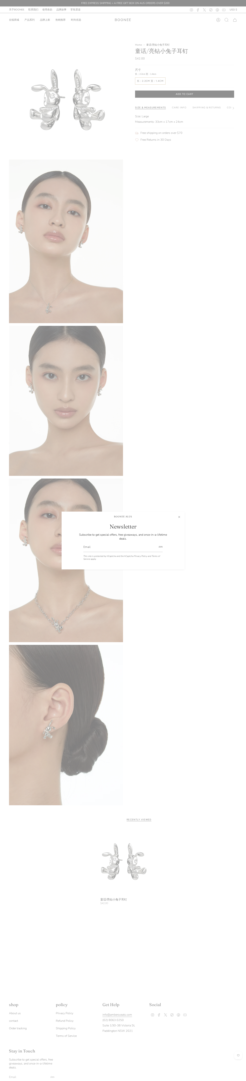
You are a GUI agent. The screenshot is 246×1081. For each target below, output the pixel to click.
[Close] (179, 517)
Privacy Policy (140, 556)
